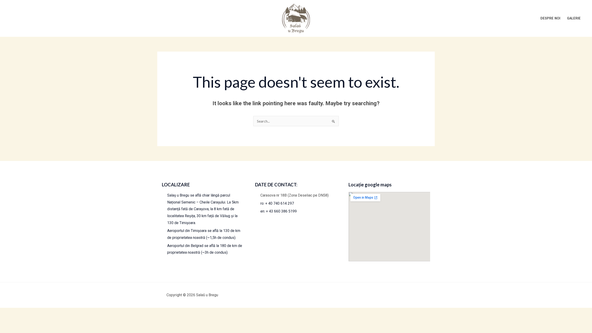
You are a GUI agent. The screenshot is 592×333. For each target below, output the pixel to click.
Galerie (574, 18)
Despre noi (550, 18)
